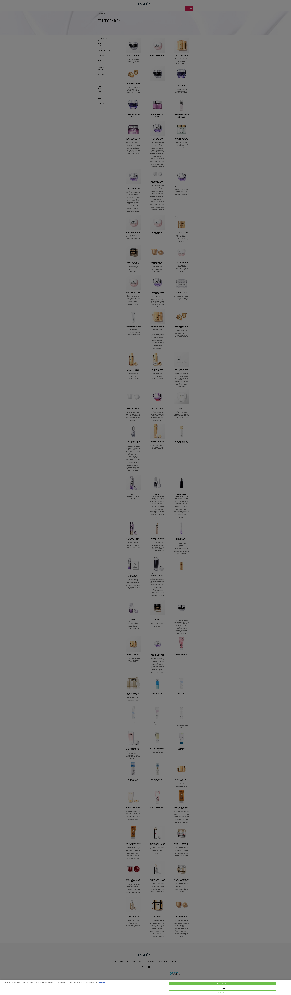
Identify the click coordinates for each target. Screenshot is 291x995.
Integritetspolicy (102, 982)
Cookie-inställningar (222, 992)
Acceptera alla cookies (222, 983)
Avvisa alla (223, 988)
